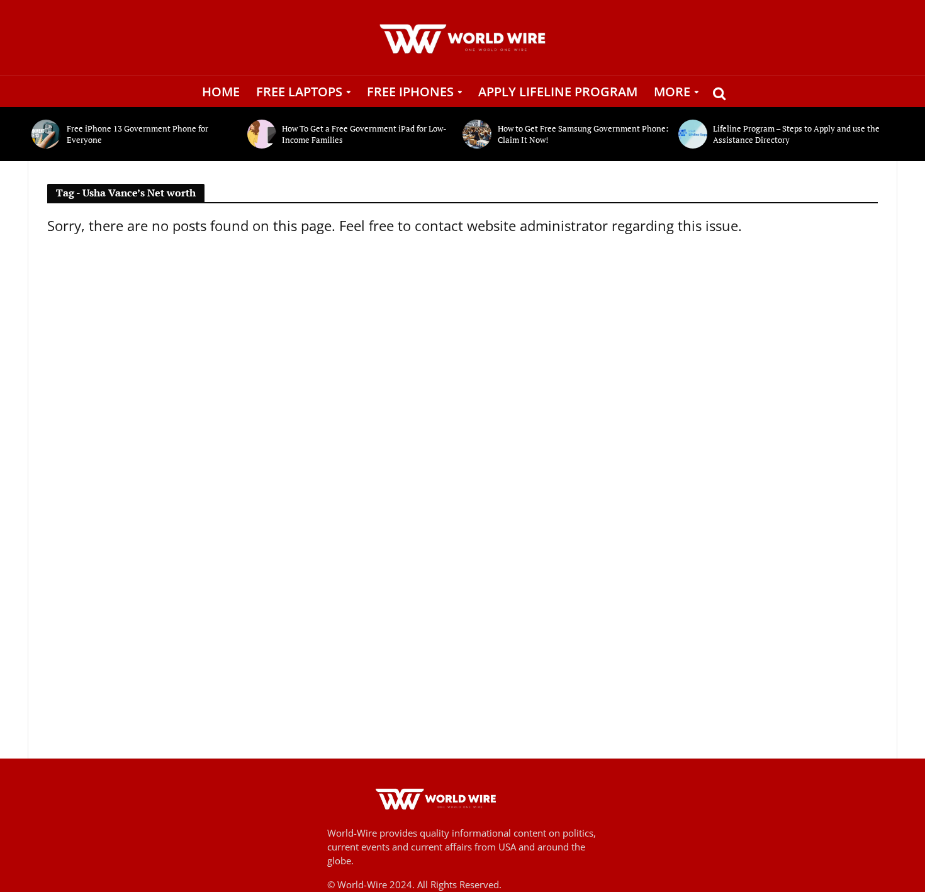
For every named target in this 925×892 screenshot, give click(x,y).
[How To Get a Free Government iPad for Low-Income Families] (261, 134)
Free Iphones (410, 91)
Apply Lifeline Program (557, 91)
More (672, 91)
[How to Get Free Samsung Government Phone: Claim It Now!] (476, 134)
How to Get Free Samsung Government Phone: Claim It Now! (583, 134)
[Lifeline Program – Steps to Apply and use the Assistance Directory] (692, 134)
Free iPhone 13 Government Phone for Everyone (137, 134)
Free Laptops (299, 91)
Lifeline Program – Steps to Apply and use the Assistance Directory (796, 134)
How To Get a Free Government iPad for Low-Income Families (364, 134)
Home (221, 91)
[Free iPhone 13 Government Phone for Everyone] (45, 134)
